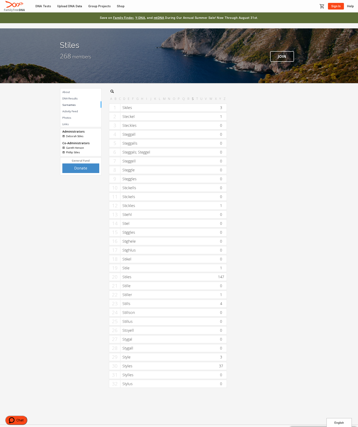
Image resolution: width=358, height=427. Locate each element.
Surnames (69, 105)
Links (65, 124)
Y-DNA (140, 18)
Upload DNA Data (69, 6)
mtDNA (159, 18)
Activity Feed (70, 111)
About (66, 92)
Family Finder (123, 18)
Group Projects (99, 6)
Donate (80, 168)
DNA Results (70, 98)
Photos (66, 118)
